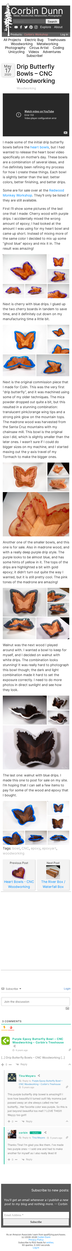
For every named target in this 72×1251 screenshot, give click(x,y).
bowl (16, 848)
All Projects (12, 40)
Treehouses (56, 40)
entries (49, 1242)
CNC (25, 848)
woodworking (13, 853)
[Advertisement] (36, 931)
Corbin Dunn (43, 1237)
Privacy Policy (36, 1239)
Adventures (52, 52)
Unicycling (16, 52)
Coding (58, 48)
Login (67, 988)
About (58, 27)
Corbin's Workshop (36, 34)
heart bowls (39, 147)
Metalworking (47, 44)
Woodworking (22, 44)
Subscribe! (34, 56)
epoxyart (49, 848)
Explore (45, 27)
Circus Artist (39, 48)
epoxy (35, 848)
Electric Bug (34, 40)
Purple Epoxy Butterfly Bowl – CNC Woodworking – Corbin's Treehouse (38, 1040)
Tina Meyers (38, 1137)
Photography (15, 48)
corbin (23, 1132)
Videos (33, 52)
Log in (64, 34)
